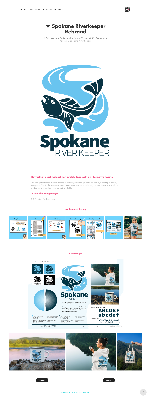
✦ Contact (59, 9)
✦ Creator (47, 9)
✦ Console (35, 9)
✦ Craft (23, 9)
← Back (42, 380)
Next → (109, 380)
